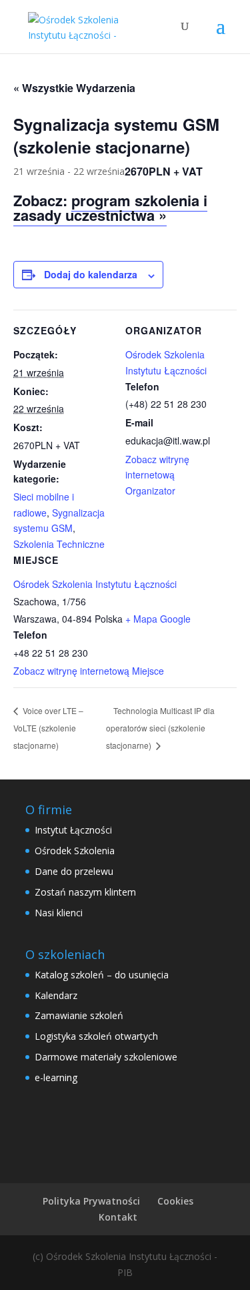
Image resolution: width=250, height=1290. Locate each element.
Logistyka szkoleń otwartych (96, 1036)
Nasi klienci (59, 912)
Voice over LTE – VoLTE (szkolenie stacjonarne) (48, 727)
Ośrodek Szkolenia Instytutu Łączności (95, 584)
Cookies (175, 1201)
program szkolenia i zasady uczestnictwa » (110, 208)
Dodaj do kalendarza (90, 274)
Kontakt (118, 1217)
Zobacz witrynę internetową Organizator (157, 475)
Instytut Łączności (73, 830)
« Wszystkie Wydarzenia (74, 87)
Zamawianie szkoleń (79, 1015)
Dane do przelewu (74, 871)
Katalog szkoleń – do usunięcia (102, 974)
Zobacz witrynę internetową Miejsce (88, 670)
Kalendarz (56, 995)
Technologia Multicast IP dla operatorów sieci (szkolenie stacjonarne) (160, 728)
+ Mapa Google (158, 618)
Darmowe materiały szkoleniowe (106, 1056)
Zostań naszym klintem (85, 892)
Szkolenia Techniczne (59, 544)
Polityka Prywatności (91, 1201)
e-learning (56, 1077)
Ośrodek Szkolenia (75, 850)
